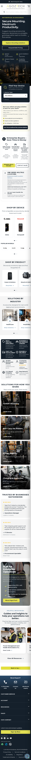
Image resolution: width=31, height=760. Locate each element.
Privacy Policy (7, 752)
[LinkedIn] (8, 738)
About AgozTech (11, 600)
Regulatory (19, 754)
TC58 (22, 248)
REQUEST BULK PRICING (8, 165)
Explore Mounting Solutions (15, 43)
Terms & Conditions (20, 752)
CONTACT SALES (22, 165)
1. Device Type (8, 92)
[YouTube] (11, 738)
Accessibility (9, 754)
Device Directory (23, 757)
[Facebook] (5, 738)
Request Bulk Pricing (16, 48)
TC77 (13, 248)
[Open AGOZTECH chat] (27, 756)
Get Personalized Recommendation (15, 127)
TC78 (5, 248)
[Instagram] (2, 738)
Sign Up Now (15, 732)
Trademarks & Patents (9, 757)
